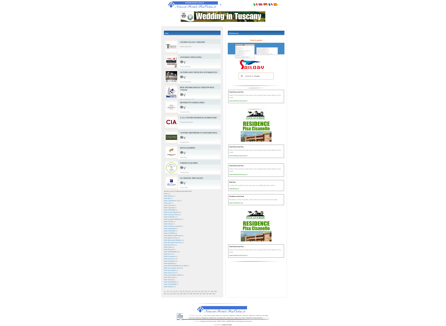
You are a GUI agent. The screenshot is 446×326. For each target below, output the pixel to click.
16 (206, 291)
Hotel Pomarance (169, 256)
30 (197, 294)
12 (192, 291)
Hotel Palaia (168, 247)
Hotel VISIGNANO (170, 284)
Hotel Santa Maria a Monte (173, 275)
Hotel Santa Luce (169, 273)
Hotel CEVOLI (168, 221)
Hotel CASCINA (169, 217)
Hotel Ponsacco (169, 259)
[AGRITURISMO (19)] (267, 49)
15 (202, 291)
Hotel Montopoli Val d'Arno (173, 242)
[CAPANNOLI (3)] (244, 54)
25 (181, 294)
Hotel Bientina (168, 196)
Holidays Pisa (230, 318)
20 (165, 294)
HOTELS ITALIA (221, 321)
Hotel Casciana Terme (171, 214)
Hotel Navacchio (169, 245)
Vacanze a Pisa (237, 318)
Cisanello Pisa (249, 318)
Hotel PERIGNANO (170, 252)
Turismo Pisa (252, 315)
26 (184, 294)
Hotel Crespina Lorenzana (172, 226)
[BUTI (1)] (244, 49)
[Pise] (270, 4)
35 (214, 294)
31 (201, 294)
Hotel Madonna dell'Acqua (172, 235)
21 (168, 294)
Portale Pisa (232, 315)
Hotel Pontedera (169, 261)
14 (199, 291)
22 (171, 294)
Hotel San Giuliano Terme (172, 268)
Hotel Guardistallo (170, 228)
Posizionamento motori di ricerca (243, 321)
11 (189, 291)
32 (204, 294)
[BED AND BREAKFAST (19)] (267, 54)
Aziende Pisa (239, 315)
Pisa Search (265, 315)
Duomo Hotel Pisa (257, 318)
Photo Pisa (245, 315)
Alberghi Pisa (205, 318)
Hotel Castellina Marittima (172, 219)
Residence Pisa (212, 318)
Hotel (166, 194)
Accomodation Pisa (221, 318)
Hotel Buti (167, 198)
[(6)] (244, 46)
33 (207, 294)
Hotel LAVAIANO (169, 231)
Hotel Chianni (168, 224)
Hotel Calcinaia (169, 205)
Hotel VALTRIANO (170, 282)
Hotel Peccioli (168, 249)
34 (210, 294)
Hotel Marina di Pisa (170, 238)
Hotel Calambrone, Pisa (172, 201)
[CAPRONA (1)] (244, 55)
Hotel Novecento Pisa (236, 92)
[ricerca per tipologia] (267, 48)
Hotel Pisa (167, 254)
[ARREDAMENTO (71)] (267, 51)
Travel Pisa (258, 315)
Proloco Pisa (219, 315)
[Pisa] (255, 4)
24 (178, 294)
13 (196, 291)
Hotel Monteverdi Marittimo (173, 240)
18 (212, 291)
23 (174, 294)
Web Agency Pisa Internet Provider (208, 321)
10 (186, 291)
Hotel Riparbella (169, 263)
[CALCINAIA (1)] (244, 52)
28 (191, 294)
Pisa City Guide (211, 315)
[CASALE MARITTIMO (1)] (244, 57)
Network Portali (227, 325)
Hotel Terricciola (169, 277)
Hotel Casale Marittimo (171, 212)
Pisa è (243, 318)
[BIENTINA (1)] (244, 48)
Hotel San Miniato (170, 270)
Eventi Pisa (225, 315)
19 (215, 291)
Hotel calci (167, 203)
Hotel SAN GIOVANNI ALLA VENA (175, 266)
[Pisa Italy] (260, 4)
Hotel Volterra (168, 287)
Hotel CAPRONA (169, 210)
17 (209, 291)
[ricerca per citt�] (244, 45)
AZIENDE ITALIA (230, 321)
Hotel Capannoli (169, 208)
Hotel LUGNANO (169, 233)
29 (194, 294)
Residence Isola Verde (236, 196)
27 (188, 294)
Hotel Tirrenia (168, 280)
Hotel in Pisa (192, 318)
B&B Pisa (232, 182)
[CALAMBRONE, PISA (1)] (244, 51)
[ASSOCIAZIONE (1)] (267, 52)
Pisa (205, 315)
